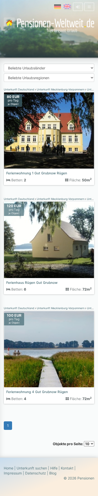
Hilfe (54, 468)
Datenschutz (35, 473)
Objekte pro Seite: (68, 444)
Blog (53, 473)
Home (8, 468)
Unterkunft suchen (32, 468)
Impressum (13, 473)
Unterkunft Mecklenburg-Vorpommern (60, 89)
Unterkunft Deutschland (19, 89)
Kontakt (67, 468)
